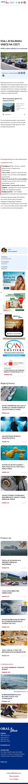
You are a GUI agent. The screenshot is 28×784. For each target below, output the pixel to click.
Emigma (16, 779)
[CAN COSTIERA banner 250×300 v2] (14, 347)
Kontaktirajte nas (5, 745)
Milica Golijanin (12, 251)
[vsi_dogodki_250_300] (14, 325)
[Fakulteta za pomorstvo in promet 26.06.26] (14, 366)
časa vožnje (4, 206)
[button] (19, 2)
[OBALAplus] (8, 2)
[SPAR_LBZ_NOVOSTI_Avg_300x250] (14, 302)
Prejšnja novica (7, 664)
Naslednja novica (20, 691)
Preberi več (4, 762)
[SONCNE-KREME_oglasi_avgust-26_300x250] (14, 280)
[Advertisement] (14, 22)
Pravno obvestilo (14, 776)
